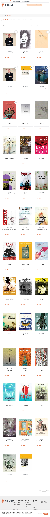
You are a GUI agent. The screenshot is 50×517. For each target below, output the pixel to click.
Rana (9, 264)
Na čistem (41, 335)
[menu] (25, 10)
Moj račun (27, 502)
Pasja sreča (25, 52)
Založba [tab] (25, 19)
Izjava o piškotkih (16, 507)
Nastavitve (40, 513)
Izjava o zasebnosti (16, 506)
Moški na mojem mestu (9, 158)
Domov (3, 15)
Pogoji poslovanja (16, 502)
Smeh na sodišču (9, 52)
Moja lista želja (28, 504)
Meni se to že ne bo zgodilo (9, 193)
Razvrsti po (33, 25)
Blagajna (26, 506)
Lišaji (25, 88)
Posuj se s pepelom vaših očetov (9, 229)
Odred (25, 193)
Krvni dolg (41, 158)
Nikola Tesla (25, 158)
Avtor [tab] (31, 19)
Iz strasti (41, 370)
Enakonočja (41, 123)
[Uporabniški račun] (45, 5)
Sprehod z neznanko (9, 299)
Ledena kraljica (25, 229)
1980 (41, 299)
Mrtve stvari (9, 370)
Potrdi (45, 513)
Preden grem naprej (41, 88)
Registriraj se (27, 507)
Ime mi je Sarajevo (41, 193)
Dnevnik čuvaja (25, 299)
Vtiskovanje (41, 52)
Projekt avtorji (35, 509)
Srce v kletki (25, 405)
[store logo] (7, 4)
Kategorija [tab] (13, 19)
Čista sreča (25, 335)
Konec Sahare (9, 335)
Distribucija (35, 505)
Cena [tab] (19, 19)
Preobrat (25, 370)
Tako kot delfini (9, 405)
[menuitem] (3, 9)
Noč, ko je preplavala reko (41, 229)
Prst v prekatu (41, 264)
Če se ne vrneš (9, 440)
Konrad (41, 405)
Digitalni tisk (35, 507)
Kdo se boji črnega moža (41, 440)
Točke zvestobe (16, 509)
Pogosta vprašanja (16, 504)
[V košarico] (13, 58)
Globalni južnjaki (25, 264)
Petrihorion (9, 123)
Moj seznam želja (43, 5)
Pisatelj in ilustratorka (25, 440)
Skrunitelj (9, 476)
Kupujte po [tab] (5, 19)
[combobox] (34, 5)
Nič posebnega (25, 476)
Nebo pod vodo (25, 123)
